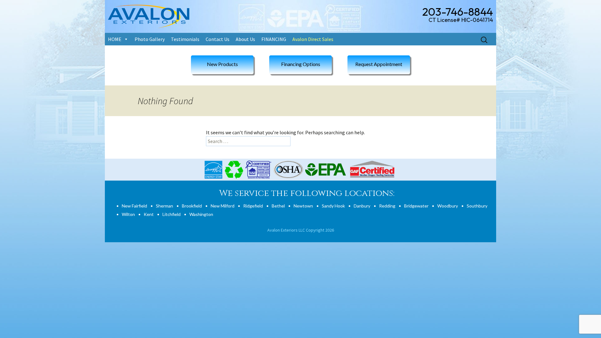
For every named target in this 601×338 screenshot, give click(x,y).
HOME (114, 39)
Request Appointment (378, 64)
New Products (222, 64)
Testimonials (185, 39)
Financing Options (300, 64)
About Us (245, 39)
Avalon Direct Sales (312, 39)
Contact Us (217, 39)
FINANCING (273, 39)
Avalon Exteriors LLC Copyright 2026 (300, 230)
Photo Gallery (150, 39)
